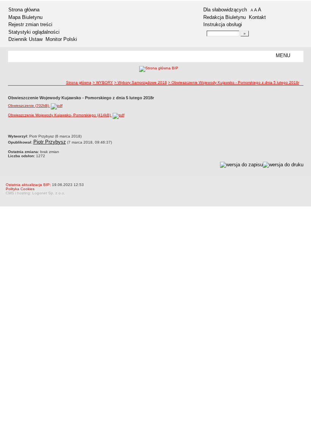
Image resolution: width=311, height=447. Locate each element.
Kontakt (257, 17)
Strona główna (23, 10)
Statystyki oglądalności (34, 32)
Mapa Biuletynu (25, 17)
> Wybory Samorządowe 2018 (140, 82)
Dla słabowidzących (225, 10)
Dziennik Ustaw (25, 39)
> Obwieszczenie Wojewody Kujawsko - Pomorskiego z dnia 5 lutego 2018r (233, 82)
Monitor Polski (61, 39)
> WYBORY (103, 82)
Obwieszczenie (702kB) (29, 105)
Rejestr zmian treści (30, 24)
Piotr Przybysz (49, 142)
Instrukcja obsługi (222, 24)
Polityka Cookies (20, 189)
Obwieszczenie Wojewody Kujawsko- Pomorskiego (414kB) (60, 115)
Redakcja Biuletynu (224, 17)
